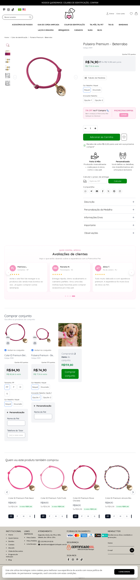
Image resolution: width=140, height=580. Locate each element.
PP (7, 387)
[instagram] (8, 9)
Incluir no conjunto (16, 350)
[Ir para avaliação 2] (67, 296)
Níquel (87, 90)
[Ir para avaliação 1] (65, 296)
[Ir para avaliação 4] (73, 296)
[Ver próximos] (132, 492)
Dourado (97, 90)
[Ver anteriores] (7, 492)
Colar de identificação (19, 37)
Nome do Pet (13, 418)
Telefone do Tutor (15, 430)
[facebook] (68, 559)
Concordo (124, 572)
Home (6, 37)
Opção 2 (99, 100)
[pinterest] (4, 9)
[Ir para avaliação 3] (70, 296)
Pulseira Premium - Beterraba (41, 37)
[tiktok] (13, 9)
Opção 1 (88, 100)
